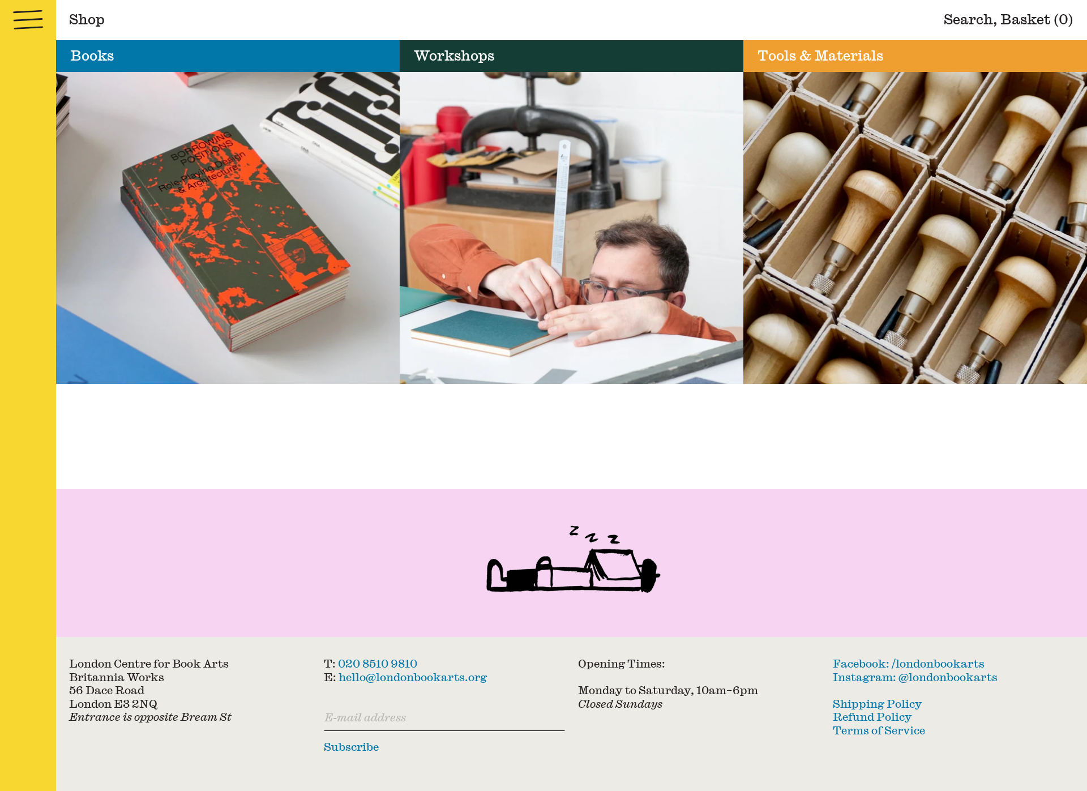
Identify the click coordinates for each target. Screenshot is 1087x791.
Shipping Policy (877, 702)
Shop (87, 19)
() (1036, 19)
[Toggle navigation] (28, 20)
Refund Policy (872, 716)
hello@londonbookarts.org (413, 676)
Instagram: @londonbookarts (915, 676)
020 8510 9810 (377, 663)
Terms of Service (879, 729)
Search (968, 19)
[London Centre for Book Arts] (571, 563)
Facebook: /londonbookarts (909, 663)
